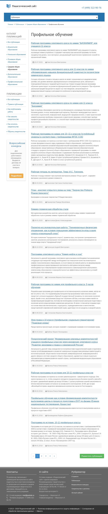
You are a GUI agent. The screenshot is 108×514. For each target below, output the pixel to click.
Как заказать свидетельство (13, 117)
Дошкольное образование (12, 48)
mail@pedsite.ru (28, 495)
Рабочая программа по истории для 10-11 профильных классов (62, 373)
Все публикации (14, 42)
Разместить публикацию (92, 456)
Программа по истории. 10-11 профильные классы (56, 422)
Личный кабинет (77, 493)
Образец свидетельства (16, 131)
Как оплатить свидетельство (13, 125)
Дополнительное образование (14, 75)
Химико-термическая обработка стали (49, 209)
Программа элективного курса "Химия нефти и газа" (56, 254)
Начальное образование (17, 54)
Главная (10, 24)
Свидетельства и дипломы (81, 489)
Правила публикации (15, 104)
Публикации (20, 24)
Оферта (39, 511)
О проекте (75, 476)
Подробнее (16, 175)
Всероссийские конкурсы (17, 144)
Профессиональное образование (15, 83)
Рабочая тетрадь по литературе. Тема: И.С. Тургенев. (57, 172)
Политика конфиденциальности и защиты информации (59, 509)
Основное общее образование (14, 60)
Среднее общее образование (36, 24)
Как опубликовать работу (14, 110)
